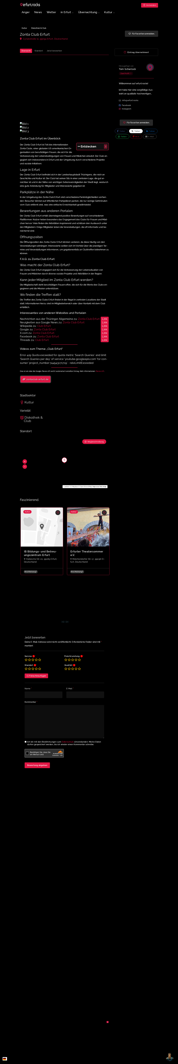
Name (28, 688)
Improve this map (99, 486)
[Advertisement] (64, 89)
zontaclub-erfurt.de (37, 379)
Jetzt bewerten (54, 51)
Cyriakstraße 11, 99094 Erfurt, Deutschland (45, 38)
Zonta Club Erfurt (89, 318)
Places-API (100, 371)
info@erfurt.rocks (130, 100)
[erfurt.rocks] (30, 4)
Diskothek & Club (38, 28)
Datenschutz (68, 742)
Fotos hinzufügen (37, 676)
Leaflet (66, 486)
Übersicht (26, 51)
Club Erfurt (44, 326)
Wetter (51, 12)
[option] (42, 541)
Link (104, 318)
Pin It (137, 137)
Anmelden (151, 5)
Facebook (126, 105)
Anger (26, 12)
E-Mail (70, 688)
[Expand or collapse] (105, 146)
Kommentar (31, 702)
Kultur (24, 28)
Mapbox (75, 486)
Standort (39, 51)
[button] (25, 461)
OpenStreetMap (86, 486)
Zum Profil (125, 73)
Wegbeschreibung (95, 442)
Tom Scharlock (127, 69)
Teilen (122, 131)
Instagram (126, 109)
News (38, 12)
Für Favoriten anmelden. (138, 123)
